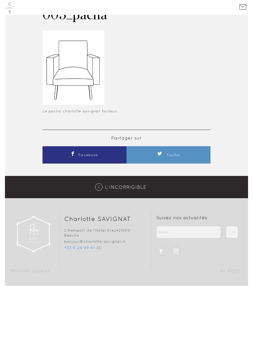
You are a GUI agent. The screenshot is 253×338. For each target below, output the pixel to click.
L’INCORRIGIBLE (126, 187)
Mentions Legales (30, 271)
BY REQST (231, 271)
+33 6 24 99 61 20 (83, 247)
